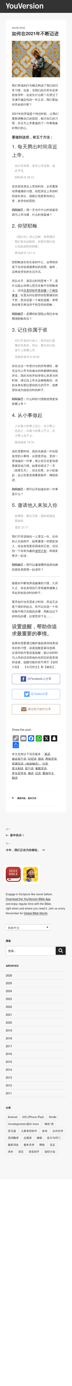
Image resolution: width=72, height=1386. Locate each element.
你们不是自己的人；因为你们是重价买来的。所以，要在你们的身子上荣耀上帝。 (35, 345)
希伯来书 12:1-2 (25, 253)
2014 (9, 1069)
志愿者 (28, 1138)
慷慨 (39, 1138)
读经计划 (40, 551)
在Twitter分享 (39, 694)
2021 (9, 1014)
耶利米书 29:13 (24, 177)
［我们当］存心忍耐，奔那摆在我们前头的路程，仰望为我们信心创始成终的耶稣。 (35, 241)
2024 (9, 991)
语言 (21, 1151)
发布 (44, 1131)
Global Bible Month (35, 913)
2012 (9, 1085)
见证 (52, 1144)
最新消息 (21, 798)
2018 (9, 1038)
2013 (9, 1077)
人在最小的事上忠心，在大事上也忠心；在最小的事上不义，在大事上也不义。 (35, 430)
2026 (9, 975)
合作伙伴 (57, 1131)
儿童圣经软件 (29, 1131)
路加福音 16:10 (24, 442)
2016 (9, 1054)
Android (12, 1117)
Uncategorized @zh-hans (23, 1124)
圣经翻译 (13, 1138)
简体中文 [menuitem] (13, 928)
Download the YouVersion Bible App (28, 899)
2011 (9, 1093)
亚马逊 (12, 1131)
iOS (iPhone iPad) (33, 1117)
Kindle (52, 1117)
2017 (9, 1046)
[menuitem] (47, 753)
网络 (42, 1144)
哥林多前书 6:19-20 (27, 357)
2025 (9, 983)
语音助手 (34, 1151)
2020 (9, 1022)
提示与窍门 (53, 1138)
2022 (9, 1007)
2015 (9, 1062)
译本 (10, 1151)
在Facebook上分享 (39, 678)
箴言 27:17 (21, 527)
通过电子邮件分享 (39, 709)
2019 (9, 1030)
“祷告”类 (49, 1124)
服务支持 (32, 798)
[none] (28, 927)
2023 (9, 999)
